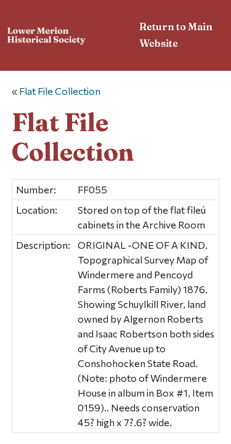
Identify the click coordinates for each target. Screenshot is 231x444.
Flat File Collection (59, 91)
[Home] (46, 37)
